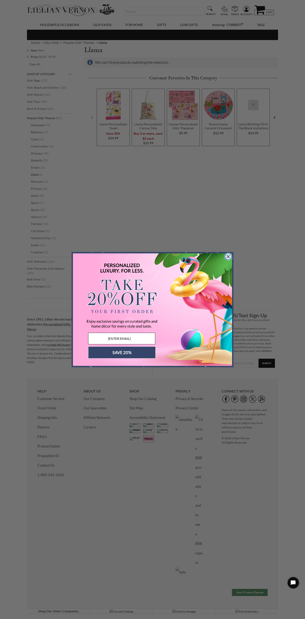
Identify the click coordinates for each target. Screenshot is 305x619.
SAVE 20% (122, 352)
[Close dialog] (228, 256)
